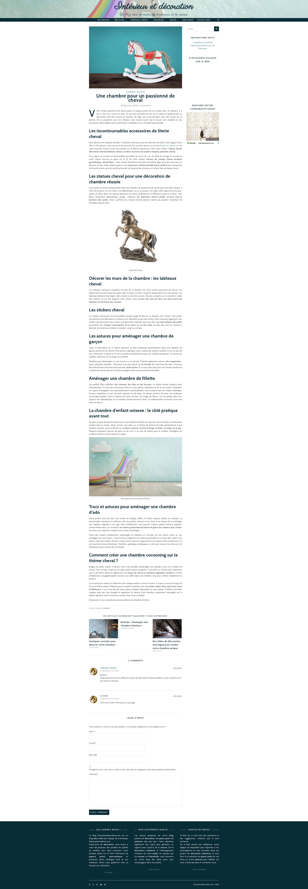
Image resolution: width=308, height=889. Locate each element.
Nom (92, 731)
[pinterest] (101, 885)
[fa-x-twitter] (93, 885)
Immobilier (159, 20)
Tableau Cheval (108, 668)
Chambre (131, 92)
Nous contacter (199, 869)
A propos (109, 872)
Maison (173, 20)
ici (100, 600)
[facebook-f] (89, 885)
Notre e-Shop (203, 20)
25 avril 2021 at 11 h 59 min (109, 699)
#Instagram (188, 20)
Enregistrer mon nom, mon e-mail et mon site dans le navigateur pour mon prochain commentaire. (132, 769)
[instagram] (97, 885)
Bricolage (119, 20)
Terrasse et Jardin (139, 20)
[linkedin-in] (104, 885)
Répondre (177, 668)
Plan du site (154, 869)
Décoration (103, 20)
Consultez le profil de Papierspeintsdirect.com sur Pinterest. (203, 45)
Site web (93, 755)
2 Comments (145, 105)
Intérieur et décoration (154, 6)
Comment (93, 774)
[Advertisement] (206, 81)
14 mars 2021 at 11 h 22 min (109, 671)
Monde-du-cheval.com (169, 145)
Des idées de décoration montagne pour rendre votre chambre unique (166, 645)
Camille (106, 608)
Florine (104, 696)
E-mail (92, 743)
